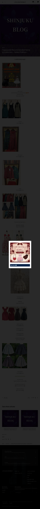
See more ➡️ (13, 265)
